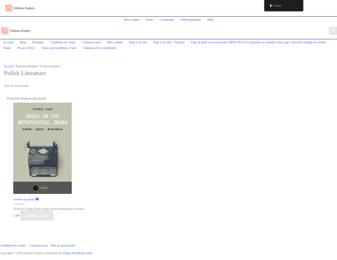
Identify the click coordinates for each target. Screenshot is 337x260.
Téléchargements (190, 19)
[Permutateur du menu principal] (333, 31)
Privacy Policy (26, 48)
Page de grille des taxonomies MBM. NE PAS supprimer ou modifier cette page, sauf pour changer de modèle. (259, 42)
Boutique (37, 42)
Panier (149, 19)
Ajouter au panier (37, 215)
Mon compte (131, 19)
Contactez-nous (91, 42)
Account (8, 42)
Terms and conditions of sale (58, 48)
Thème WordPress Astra (77, 253)
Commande (167, 19)
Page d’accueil (138, 42)
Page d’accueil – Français (168, 42)
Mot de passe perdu (63, 245)
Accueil (8, 66)
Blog (210, 19)
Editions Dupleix (24, 8)
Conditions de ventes (62, 42)
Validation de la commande (99, 48)
